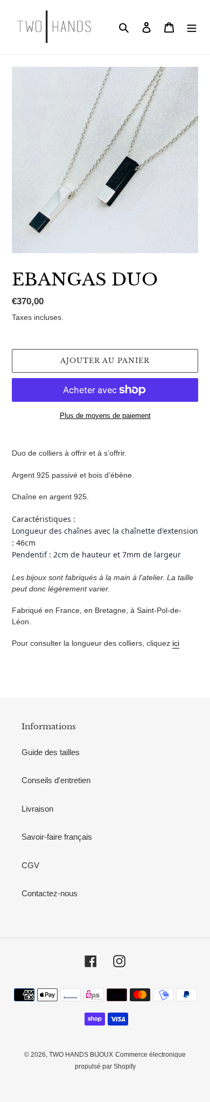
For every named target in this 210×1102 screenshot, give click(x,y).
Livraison (37, 808)
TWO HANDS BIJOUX (81, 1054)
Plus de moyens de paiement (105, 415)
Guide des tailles (51, 752)
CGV (30, 865)
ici (175, 643)
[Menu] (191, 27)
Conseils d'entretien (56, 780)
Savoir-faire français (57, 836)
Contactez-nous (50, 893)
